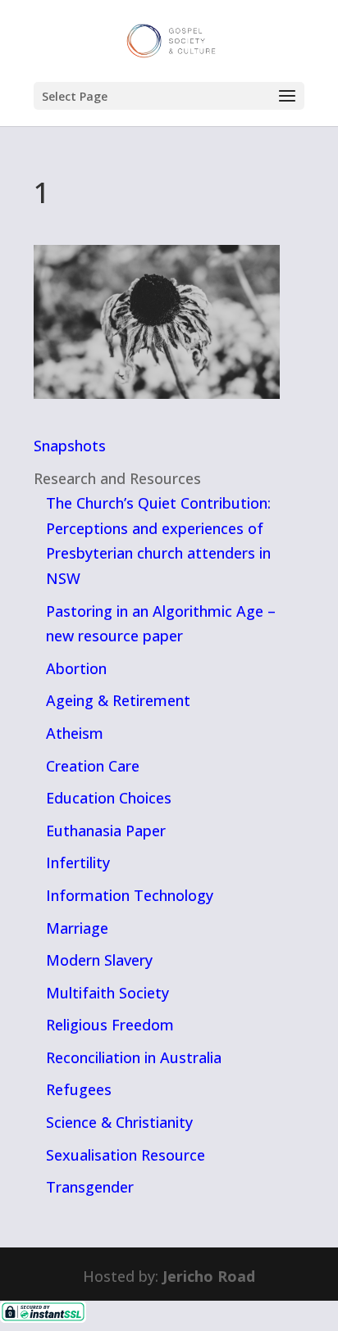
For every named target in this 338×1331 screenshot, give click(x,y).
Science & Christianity (119, 1122)
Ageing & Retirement (118, 700)
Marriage (77, 928)
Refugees (79, 1089)
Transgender (90, 1187)
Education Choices (108, 798)
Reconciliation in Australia (134, 1057)
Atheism (74, 733)
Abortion (76, 668)
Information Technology (129, 895)
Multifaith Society (107, 993)
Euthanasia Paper (106, 830)
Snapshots (70, 445)
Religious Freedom (110, 1024)
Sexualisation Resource (125, 1155)
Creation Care (92, 766)
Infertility (78, 862)
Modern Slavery (99, 960)
